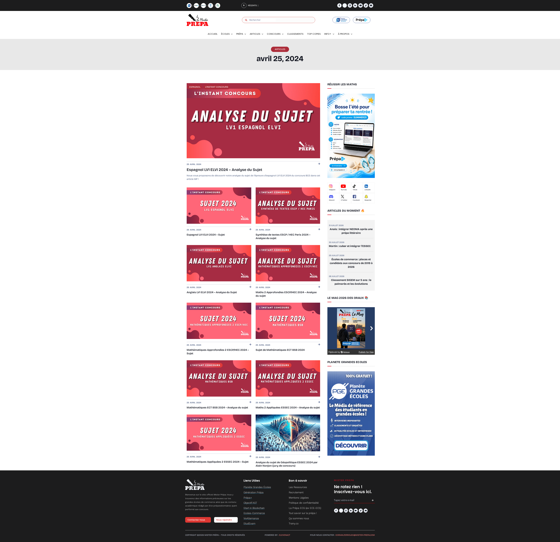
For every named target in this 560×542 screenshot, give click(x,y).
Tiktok (355, 190)
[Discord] (371, 5)
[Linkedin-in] (355, 5)
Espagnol (195, 87)
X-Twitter (344, 200)
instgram (332, 190)
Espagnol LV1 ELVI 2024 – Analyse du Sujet (224, 169)
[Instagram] (350, 5)
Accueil (212, 34)
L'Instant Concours (216, 87)
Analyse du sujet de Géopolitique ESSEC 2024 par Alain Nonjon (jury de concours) (287, 464)
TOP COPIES (314, 34)
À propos (343, 34)
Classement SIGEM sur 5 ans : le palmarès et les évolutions (351, 281)
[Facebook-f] (339, 5)
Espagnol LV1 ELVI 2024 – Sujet (206, 234)
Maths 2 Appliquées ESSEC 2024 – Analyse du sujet (288, 407)
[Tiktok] (366, 5)
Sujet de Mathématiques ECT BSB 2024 (280, 350)
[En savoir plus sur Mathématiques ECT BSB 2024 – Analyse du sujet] (250, 402)
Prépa (239, 34)
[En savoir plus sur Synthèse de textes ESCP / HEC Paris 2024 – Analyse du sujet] (319, 229)
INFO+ (327, 34)
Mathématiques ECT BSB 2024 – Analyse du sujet (217, 407)
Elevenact (284, 535)
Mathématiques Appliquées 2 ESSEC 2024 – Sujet (218, 461)
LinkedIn (368, 190)
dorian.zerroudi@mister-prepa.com (355, 535)
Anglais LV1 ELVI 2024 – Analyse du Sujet (212, 292)
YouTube (344, 190)
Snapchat (368, 200)
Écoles (225, 34)
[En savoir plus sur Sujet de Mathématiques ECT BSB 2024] (319, 345)
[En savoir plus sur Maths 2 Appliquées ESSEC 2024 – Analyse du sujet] (319, 402)
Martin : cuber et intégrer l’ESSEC (350, 246)
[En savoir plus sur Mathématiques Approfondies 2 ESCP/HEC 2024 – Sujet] (250, 345)
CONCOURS (274, 34)
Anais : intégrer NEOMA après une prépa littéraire (351, 231)
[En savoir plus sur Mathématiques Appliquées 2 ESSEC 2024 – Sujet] (250, 456)
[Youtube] (360, 5)
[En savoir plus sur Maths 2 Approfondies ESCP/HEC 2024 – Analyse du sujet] (319, 287)
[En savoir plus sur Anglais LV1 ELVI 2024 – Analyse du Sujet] (250, 287)
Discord (331, 200)
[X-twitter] (344, 5)
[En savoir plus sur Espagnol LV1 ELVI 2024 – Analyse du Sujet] (319, 164)
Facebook (356, 200)
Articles (255, 34)
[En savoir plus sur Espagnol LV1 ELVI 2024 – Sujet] (250, 229)
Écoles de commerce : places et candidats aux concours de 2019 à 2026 (351, 263)
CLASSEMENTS (295, 34)
